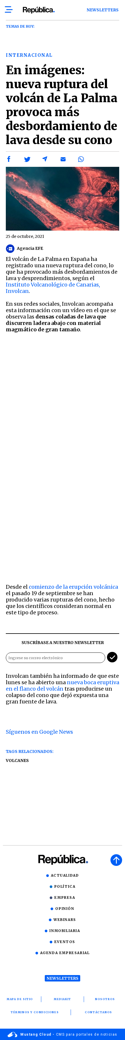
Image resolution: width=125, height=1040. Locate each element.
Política (65, 886)
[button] (9, 159)
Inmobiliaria (64, 930)
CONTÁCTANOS (98, 1012)
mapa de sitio (20, 999)
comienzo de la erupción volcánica (73, 586)
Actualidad (65, 875)
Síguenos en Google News (39, 731)
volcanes (17, 760)
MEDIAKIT (62, 999)
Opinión (64, 908)
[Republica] (38, 10)
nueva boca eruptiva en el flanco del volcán (62, 685)
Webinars (64, 919)
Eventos (64, 942)
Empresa (64, 897)
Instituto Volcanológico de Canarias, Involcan (53, 287)
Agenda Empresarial (65, 953)
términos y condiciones (35, 1012)
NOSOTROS (105, 999)
